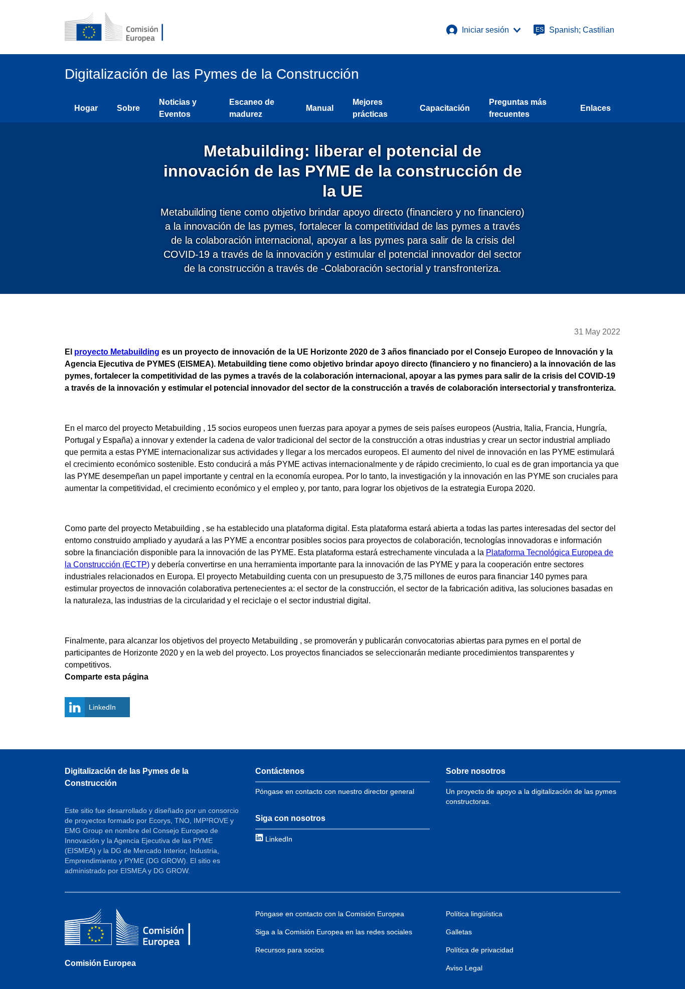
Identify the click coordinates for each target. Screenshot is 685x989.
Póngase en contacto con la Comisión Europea (329, 914)
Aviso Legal (464, 968)
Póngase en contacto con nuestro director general (334, 791)
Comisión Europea (100, 963)
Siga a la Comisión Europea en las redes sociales (333, 932)
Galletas (459, 932)
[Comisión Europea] (127, 929)
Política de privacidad (479, 950)
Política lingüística (474, 914)
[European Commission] (114, 27)
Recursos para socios (289, 950)
